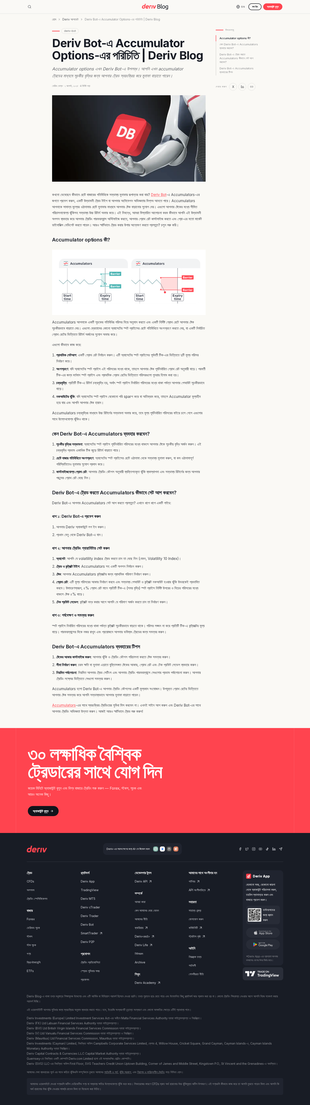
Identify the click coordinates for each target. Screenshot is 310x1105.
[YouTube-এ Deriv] (260, 849)
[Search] (29, 7)
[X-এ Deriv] (246, 849)
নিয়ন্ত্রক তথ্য (195, 957)
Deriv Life (141, 945)
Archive (140, 962)
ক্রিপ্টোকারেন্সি (33, 962)
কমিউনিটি (193, 927)
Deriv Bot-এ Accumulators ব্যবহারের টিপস (236, 70)
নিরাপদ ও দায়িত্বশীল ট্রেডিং (151, 1072)
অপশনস (30, 890)
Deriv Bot (158, 195)
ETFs (30, 971)
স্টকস (29, 936)
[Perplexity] (169, 849)
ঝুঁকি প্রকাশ (125, 1072)
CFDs (30, 881)
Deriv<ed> (142, 936)
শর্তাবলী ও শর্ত (111, 1072)
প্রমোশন (85, 979)
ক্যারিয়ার (139, 927)
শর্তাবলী (192, 965)
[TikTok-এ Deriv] (267, 849)
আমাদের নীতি (141, 919)
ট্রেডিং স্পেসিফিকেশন (37, 898)
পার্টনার (192, 881)
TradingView (89, 890)
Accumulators (64, 705)
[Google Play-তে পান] (263, 944)
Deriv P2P (87, 942)
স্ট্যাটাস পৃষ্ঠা (195, 936)
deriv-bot (70, 30)
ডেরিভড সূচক (33, 927)
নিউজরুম (139, 953)
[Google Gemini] (162, 849)
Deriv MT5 (88, 898)
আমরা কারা (140, 902)
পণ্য (29, 953)
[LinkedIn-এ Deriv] (273, 849)
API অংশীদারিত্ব (197, 890)
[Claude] (175, 849)
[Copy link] (251, 87)
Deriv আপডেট (70, 19)
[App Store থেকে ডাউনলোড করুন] (263, 933)
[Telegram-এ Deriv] (280, 849)
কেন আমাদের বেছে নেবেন (147, 910)
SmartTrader (89, 933)
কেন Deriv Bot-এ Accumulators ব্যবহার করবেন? (239, 46)
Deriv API (141, 881)
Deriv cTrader (90, 907)
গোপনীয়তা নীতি (196, 974)
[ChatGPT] (155, 849)
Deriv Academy (145, 982)
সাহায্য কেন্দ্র (195, 910)
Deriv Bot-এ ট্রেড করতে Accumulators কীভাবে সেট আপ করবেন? (236, 58)
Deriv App (88, 881)
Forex (31, 919)
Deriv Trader (89, 916)
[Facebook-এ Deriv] (240, 849)
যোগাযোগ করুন (196, 919)
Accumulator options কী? (235, 38)
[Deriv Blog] (155, 7)
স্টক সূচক (31, 945)
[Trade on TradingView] (263, 973)
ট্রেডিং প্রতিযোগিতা (90, 962)
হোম (54, 19)
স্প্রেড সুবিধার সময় (90, 971)
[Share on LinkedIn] (242, 87)
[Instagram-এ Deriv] (253, 849)
